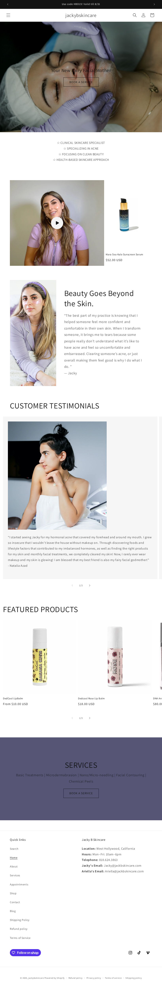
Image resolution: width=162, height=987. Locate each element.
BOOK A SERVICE (81, 82)
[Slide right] (89, 585)
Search (14, 848)
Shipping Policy (19, 920)
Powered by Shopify (54, 978)
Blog (13, 911)
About (14, 866)
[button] (8, 15)
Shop (13, 893)
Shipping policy (133, 978)
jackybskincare (36, 978)
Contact (15, 902)
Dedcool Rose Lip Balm (91, 698)
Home (13, 857)
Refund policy (18, 929)
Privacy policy (94, 978)
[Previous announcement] (7, 4)
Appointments (19, 884)
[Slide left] (72, 585)
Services (15, 875)
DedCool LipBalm (13, 698)
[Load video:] (57, 223)
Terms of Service (20, 938)
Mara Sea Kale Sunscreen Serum (124, 254)
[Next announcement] (154, 4)
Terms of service (113, 978)
